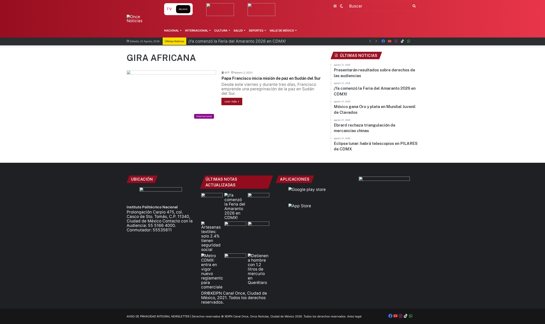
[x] (415, 41)
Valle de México (282, 30)
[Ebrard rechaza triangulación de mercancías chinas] (235, 228)
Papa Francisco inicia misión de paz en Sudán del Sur (271, 78)
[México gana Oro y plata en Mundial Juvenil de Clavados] (258, 199)
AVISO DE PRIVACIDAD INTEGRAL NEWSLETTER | (159, 316)
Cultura (220, 30)
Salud (238, 30)
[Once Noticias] (141, 19)
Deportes (256, 30)
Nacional (171, 30)
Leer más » (232, 101)
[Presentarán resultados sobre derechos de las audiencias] (212, 199)
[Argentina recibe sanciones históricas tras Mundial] (235, 259)
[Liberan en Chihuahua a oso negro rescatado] (258, 228)
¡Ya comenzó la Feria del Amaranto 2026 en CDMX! (237, 41)
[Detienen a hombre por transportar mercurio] (258, 269)
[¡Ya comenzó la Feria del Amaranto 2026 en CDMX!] (235, 206)
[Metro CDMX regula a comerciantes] (212, 271)
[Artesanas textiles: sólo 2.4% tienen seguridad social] (212, 237)
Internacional (196, 30)
